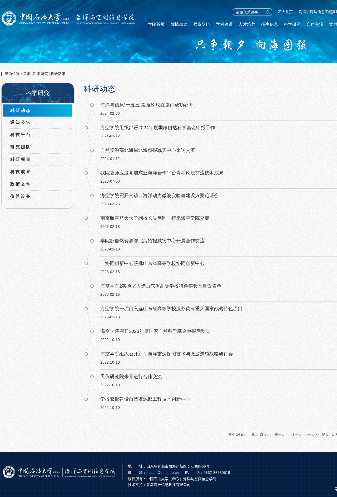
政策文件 (20, 184)
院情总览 (179, 24)
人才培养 (247, 24)
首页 (27, 74)
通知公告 (20, 122)
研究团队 (20, 147)
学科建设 (224, 24)
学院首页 (156, 24)
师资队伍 (201, 24)
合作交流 (314, 24)
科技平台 (20, 134)
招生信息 (269, 24)
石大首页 (285, 12)
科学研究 (292, 24)
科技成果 (20, 171)
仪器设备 (20, 196)
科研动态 (58, 74)
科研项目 (20, 159)
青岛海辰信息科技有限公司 (168, 485)
